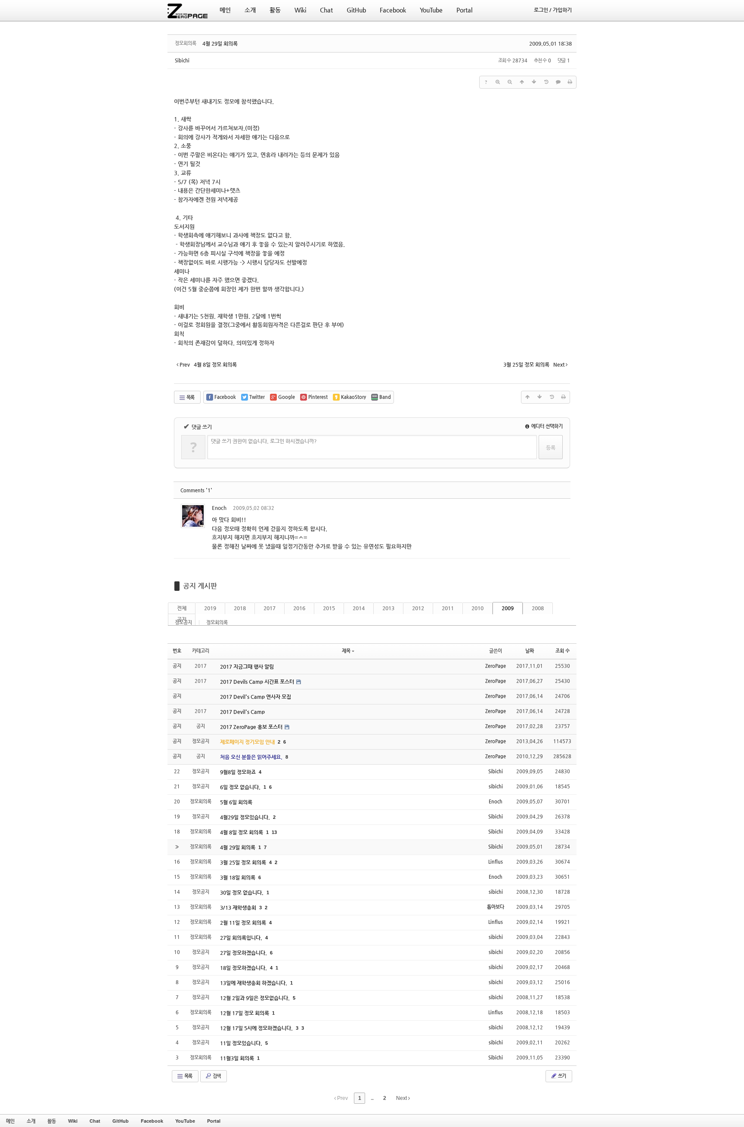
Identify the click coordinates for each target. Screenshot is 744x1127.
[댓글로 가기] (558, 82)
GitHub (120, 1121)
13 (274, 832)
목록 (190, 397)
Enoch (219, 508)
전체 (181, 608)
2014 (359, 608)
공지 (181, 619)
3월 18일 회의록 (238, 877)
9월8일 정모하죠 (238, 772)
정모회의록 (217, 622)
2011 (448, 608)
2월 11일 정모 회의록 (243, 923)
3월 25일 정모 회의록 (243, 862)
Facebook (152, 1121)
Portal (213, 1121)
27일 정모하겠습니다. (244, 953)
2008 (538, 608)
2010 (477, 608)
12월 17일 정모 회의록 (245, 1013)
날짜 (529, 651)
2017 (270, 608)
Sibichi (182, 60)
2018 (240, 608)
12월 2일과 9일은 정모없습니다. (255, 998)
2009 (508, 608)
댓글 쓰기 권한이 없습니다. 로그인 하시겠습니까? (264, 441)
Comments (196, 490)
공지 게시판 (200, 586)
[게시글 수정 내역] (546, 82)
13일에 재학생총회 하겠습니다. (254, 983)
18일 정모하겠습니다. (244, 968)
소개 (31, 1121)
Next (402, 1098)
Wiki (73, 1121)
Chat (95, 1121)
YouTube (185, 1121)
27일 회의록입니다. (242, 938)
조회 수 (562, 651)
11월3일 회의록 (237, 1058)
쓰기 (561, 1076)
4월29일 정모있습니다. (245, 817)
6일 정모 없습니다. (241, 787)
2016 (299, 608)
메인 (10, 1121)
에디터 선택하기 (546, 426)
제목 (346, 651)
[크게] (498, 82)
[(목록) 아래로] (534, 82)
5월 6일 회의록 (236, 802)
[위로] (522, 82)
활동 (51, 1121)
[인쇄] (570, 82)
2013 (388, 608)
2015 (329, 608)
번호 (177, 651)
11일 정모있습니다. (242, 1043)
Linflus (495, 862)
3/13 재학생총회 (238, 908)
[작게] (510, 82)
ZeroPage (495, 666)
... (372, 1098)
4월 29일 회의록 (220, 43)
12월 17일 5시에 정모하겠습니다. (257, 1028)
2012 (418, 608)
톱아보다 (495, 907)
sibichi (496, 786)
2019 (210, 608)
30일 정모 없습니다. (242, 892)
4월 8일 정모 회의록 (242, 832)
